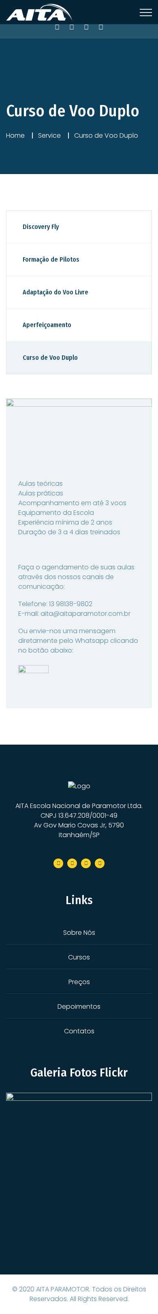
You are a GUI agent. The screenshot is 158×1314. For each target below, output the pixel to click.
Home (15, 135)
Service (49, 135)
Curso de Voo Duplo (50, 357)
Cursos (79, 957)
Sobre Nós (79, 932)
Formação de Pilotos (51, 259)
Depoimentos (79, 1006)
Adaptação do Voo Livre (55, 292)
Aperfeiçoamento (47, 325)
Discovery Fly (41, 227)
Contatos (79, 1031)
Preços (79, 982)
